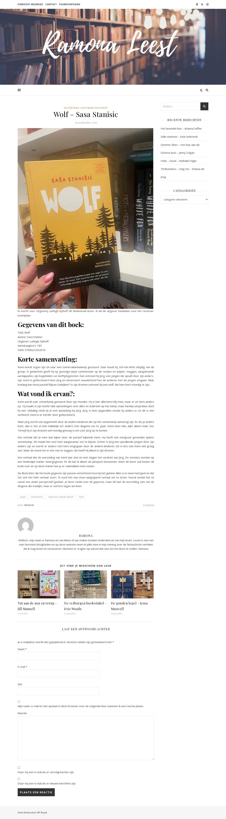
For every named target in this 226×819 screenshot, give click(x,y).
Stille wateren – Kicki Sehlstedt (179, 136)
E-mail (22, 666)
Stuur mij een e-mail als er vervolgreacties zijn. (46, 772)
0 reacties (148, 505)
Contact (51, 4)
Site (20, 684)
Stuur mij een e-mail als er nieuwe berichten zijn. (47, 783)
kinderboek (37, 496)
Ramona (29, 505)
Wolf (81, 496)
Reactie (22, 713)
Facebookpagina (69, 4)
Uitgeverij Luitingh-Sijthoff (86, 107)
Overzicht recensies (30, 4)
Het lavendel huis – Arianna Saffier (181, 128)
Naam (22, 649)
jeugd (23, 496)
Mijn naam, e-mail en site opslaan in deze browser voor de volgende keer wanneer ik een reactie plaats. (81, 706)
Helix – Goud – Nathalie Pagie (179, 161)
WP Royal (42, 812)
